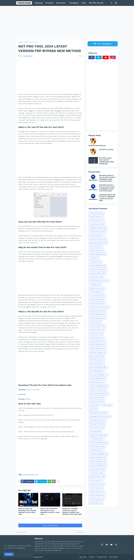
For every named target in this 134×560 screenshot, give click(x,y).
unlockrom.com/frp (106, 149)
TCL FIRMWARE (96, 439)
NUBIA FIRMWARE (97, 378)
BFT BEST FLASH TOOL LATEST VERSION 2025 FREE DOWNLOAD (106, 161)
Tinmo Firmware (96, 450)
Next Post (80, 532)
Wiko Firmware (96, 488)
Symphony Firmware (98, 435)
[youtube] (105, 57)
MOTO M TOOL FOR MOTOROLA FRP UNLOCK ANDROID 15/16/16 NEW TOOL (27, 511)
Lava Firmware (96, 337)
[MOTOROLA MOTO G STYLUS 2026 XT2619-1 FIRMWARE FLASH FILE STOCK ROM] (93, 177)
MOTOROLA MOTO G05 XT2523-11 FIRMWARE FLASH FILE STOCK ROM (107, 197)
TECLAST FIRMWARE (98, 443)
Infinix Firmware (97, 326)
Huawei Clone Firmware (99, 307)
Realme (107, 405)
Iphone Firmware (97, 329)
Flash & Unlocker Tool (31, 42)
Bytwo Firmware (97, 250)
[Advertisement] (67, 22)
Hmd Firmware (96, 292)
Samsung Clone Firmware (100, 416)
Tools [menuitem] (83, 3)
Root (93, 409)
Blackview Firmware (98, 243)
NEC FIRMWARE (96, 371)
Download (22, 394)
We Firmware (96, 480)
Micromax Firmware (98, 352)
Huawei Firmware (97, 311)
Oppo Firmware (97, 397)
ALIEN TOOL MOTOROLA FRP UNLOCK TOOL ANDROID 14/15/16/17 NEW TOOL (50, 511)
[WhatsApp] (49, 481)
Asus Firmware (96, 235)
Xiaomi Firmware (97, 499)
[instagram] (113, 57)
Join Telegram (103, 43)
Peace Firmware (96, 401)
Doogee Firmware (97, 273)
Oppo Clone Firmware (99, 394)
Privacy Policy (102, 557)
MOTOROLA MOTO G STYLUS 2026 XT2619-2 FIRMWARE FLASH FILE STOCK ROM (107, 188)
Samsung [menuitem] (39, 3)
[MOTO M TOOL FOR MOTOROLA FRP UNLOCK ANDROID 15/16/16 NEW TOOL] (28, 500)
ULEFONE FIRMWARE (98, 454)
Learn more (21, 548)
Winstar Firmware (97, 495)
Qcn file (94, 405)
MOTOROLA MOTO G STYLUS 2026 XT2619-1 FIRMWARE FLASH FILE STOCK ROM (107, 178)
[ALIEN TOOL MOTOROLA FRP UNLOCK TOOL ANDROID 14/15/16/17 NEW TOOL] (50, 500)
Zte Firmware (96, 503)
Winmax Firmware (97, 491)
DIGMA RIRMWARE (97, 265)
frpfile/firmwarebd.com (97, 145)
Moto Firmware (96, 363)
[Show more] (58, 481)
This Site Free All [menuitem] (96, 3)
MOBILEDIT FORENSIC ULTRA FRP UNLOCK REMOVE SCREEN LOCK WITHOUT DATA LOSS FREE (72, 511)
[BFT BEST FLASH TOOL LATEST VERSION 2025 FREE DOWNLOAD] (93, 160)
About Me (82, 557)
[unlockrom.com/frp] (93, 152)
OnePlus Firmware (98, 390)
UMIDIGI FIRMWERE (98, 458)
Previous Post (21, 532)
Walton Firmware (97, 476)
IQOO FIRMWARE (97, 318)
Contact (92, 557)
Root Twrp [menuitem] (60, 3)
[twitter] (98, 57)
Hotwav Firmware (97, 303)
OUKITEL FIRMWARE (98, 386)
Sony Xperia (95, 431)
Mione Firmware (96, 360)
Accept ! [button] (9, 554)
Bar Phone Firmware (98, 239)
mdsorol (46, 557)
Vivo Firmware (96, 473)
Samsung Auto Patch (98, 412)
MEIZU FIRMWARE (97, 345)
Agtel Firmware (96, 216)
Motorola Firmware (98, 367)
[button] (111, 3)
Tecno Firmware (97, 446)
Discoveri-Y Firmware (98, 269)
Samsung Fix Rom (97, 424)
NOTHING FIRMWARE (98, 375)
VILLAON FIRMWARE (98, 465)
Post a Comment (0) (50, 525)
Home (20, 42)
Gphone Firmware (97, 288)
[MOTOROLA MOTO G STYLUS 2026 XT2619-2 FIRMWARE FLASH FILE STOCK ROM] (93, 187)
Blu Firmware (96, 247)
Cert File (94, 258)
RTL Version (113, 557)
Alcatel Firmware (97, 224)
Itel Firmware (96, 333)
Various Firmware (97, 469)
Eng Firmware (96, 277)
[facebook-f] (91, 57)
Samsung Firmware (98, 420)
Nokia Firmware (96, 382)
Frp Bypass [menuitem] (74, 3)
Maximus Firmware (97, 348)
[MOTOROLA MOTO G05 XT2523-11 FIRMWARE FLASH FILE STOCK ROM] (93, 197)
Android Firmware (97, 232)
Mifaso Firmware (97, 356)
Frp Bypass (95, 284)
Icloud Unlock (95, 322)
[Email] (54, 481)
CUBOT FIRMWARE (98, 254)
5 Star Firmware (96, 213)
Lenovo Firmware (97, 341)
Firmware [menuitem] (49, 3)
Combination (95, 262)
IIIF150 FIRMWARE (97, 314)
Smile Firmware (96, 427)
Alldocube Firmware (98, 228)
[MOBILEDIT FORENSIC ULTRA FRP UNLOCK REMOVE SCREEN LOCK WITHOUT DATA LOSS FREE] (72, 500)
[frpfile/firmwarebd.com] (93, 141)
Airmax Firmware (96, 220)
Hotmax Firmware (97, 299)
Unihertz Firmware (97, 461)
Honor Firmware (97, 296)
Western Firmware (97, 484)
